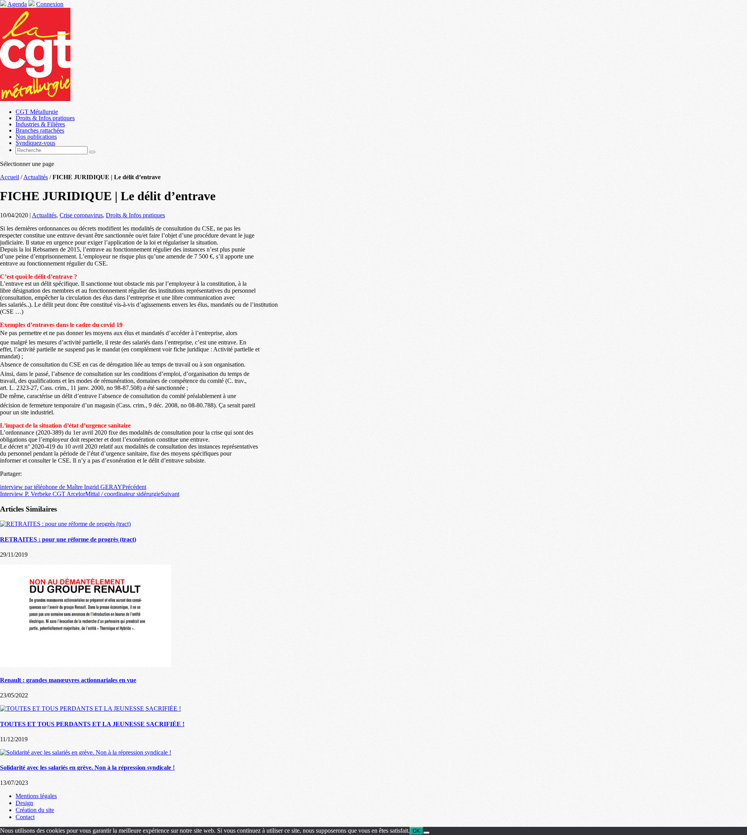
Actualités (35, 177)
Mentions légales (36, 796)
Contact (25, 817)
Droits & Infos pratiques (135, 215)
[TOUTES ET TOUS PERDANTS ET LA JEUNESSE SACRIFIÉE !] (90, 708)
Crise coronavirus (81, 215)
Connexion (49, 4)
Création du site (35, 810)
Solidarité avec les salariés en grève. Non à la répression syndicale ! (87, 767)
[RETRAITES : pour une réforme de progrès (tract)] (65, 524)
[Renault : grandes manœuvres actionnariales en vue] (85, 665)
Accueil (9, 177)
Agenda (17, 4)
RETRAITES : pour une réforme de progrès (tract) (68, 539)
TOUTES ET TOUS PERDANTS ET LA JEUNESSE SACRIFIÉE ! (92, 724)
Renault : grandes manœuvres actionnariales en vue (68, 680)
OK (416, 831)
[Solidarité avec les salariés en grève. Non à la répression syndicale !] (85, 752)
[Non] (426, 833)
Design (24, 803)
